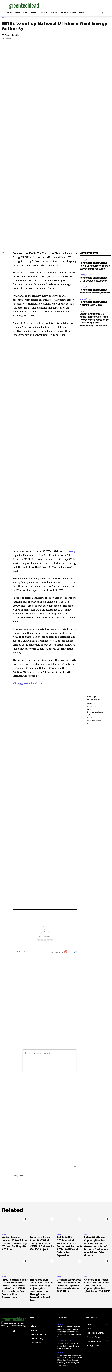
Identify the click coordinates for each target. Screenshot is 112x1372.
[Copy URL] (4, 259)
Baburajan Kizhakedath (93, 698)
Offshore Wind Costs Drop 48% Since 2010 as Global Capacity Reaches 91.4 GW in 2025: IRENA (69, 1286)
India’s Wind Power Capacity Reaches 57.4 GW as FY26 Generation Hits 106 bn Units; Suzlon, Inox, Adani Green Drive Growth (96, 1246)
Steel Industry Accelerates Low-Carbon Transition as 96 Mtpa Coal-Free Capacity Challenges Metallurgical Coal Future (69, 1360)
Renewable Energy (64, 1341)
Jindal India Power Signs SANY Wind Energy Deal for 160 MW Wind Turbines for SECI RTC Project (41, 1243)
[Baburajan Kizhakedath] (50, 796)
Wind (4, 17)
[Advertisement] (75, 5)
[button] (103, 13)
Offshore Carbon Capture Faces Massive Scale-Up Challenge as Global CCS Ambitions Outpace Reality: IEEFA (69, 1332)
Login (74, 951)
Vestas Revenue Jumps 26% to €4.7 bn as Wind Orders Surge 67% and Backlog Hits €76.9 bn (14, 1243)
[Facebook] (4, 278)
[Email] (4, 285)
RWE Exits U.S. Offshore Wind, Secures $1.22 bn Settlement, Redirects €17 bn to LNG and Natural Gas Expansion (69, 1246)
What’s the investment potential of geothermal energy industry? (68, 1346)
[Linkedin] (4, 265)
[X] (4, 272)
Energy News (85, 260)
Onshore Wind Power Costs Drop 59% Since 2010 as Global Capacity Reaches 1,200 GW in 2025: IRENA (97, 1286)
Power (82, 311)
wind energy (70, 551)
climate (60, 1324)
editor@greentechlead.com (27, 683)
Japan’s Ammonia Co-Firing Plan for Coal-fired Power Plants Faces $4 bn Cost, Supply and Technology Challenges (94, 320)
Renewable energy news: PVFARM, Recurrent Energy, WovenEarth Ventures (95, 266)
